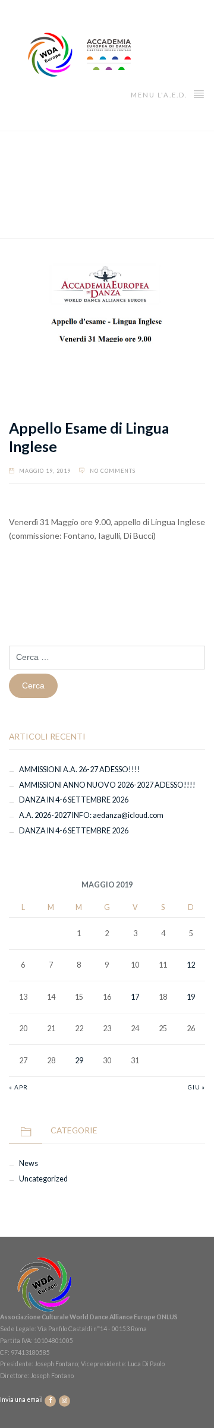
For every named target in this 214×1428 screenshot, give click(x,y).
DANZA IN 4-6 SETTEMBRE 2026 (73, 799)
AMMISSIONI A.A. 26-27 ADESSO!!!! (79, 769)
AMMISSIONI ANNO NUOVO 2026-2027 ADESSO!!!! (107, 785)
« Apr (18, 1087)
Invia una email (22, 1400)
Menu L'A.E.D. (160, 95)
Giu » (196, 1087)
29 (79, 1060)
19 (191, 997)
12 (191, 965)
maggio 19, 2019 (45, 470)
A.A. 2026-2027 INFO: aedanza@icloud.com (91, 815)
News (28, 1163)
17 (135, 997)
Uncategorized (43, 1178)
